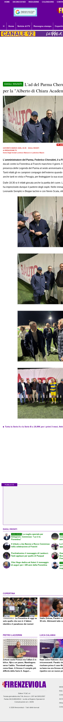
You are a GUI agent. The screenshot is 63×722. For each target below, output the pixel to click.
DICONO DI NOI (19, 2)
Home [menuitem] (11, 26)
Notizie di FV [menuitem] (23, 26)
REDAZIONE (34, 2)
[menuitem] (3, 26)
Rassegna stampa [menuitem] (42, 26)
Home (7, 2)
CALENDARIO (48, 2)
